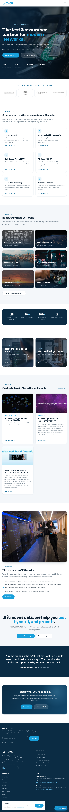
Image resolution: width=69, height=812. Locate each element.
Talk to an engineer (29, 55)
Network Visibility (41, 757)
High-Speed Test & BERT (43, 760)
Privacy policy (20, 807)
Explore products (9, 55)
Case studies (6, 791)
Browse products (41, 707)
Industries (5, 777)
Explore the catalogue (26, 636)
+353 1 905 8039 (40, 789)
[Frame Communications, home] (7, 3)
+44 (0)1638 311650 (41, 782)
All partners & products (42, 763)
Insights (4, 788)
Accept (39, 805)
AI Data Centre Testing (42, 766)
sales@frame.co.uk (52, 782)
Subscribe (34, 738)
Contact (4, 797)
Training (4, 783)
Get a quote (26, 707)
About (4, 794)
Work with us (8, 597)
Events (4, 785)
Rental (4, 780)
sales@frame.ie (49, 789)
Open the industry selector (12, 293)
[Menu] (65, 3)
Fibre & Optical (40, 754)
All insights (61, 388)
